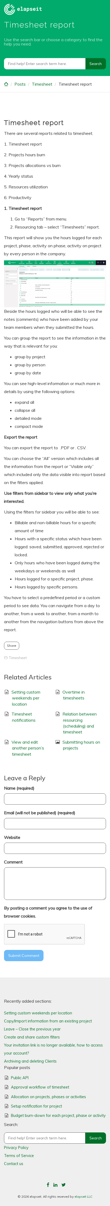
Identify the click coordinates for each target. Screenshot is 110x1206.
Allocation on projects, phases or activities (48, 1096)
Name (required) (19, 788)
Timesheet (42, 84)
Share (11, 646)
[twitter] (63, 1184)
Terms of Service (19, 1155)
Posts (20, 84)
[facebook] (48, 1184)
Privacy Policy (16, 1147)
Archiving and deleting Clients (30, 1061)
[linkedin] (55, 1184)
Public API (20, 1077)
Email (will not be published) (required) (39, 812)
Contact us (13, 1163)
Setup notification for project (36, 1106)
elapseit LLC (83, 1196)
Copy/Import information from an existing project (48, 1021)
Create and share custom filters (32, 1037)
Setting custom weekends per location (25, 698)
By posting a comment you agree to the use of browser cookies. (48, 912)
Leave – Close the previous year (32, 1029)
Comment (13, 862)
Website (12, 837)
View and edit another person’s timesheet (27, 748)
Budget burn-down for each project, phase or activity (58, 1115)
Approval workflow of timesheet (40, 1087)
